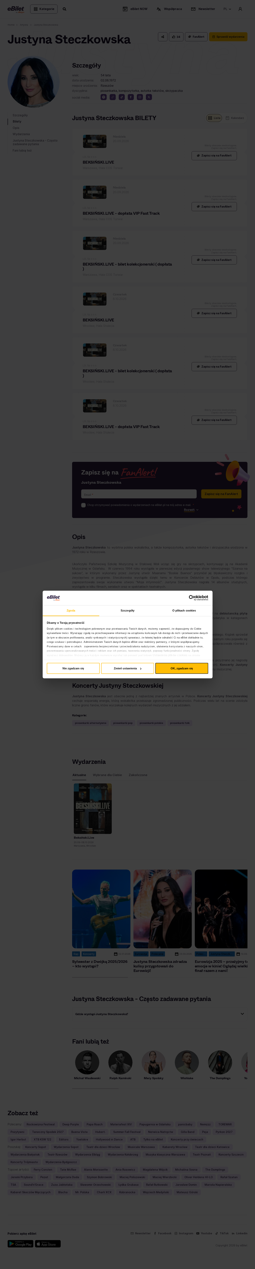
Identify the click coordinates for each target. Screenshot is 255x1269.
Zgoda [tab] (71, 610)
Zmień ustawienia (125, 668)
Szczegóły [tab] (127, 610)
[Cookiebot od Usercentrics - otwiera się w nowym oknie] (191, 598)
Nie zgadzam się (73, 668)
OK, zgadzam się (182, 668)
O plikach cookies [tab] (184, 610)
